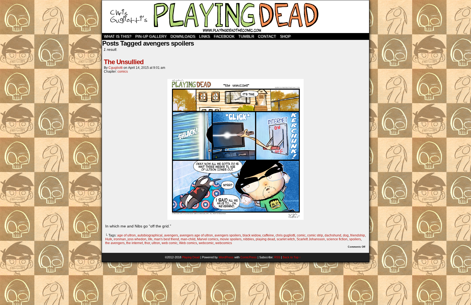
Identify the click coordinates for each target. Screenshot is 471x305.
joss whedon (137, 239)
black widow (252, 235)
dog (346, 235)
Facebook (224, 36)
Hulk (108, 239)
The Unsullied (124, 62)
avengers (171, 235)
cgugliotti (115, 68)
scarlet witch (286, 239)
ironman (120, 239)
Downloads (182, 36)
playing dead (265, 239)
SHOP (285, 36)
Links (204, 36)
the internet (134, 243)
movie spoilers (230, 239)
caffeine (268, 235)
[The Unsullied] (235, 218)
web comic (169, 243)
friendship (357, 235)
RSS (277, 257)
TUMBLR (246, 36)
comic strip (315, 235)
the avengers (115, 243)
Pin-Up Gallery (151, 36)
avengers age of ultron (196, 235)
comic (301, 235)
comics (122, 71)
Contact (267, 36)
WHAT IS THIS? (117, 36)
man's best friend (166, 239)
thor (147, 243)
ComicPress (248, 257)
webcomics (223, 243)
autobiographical (149, 235)
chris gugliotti (285, 235)
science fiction (337, 239)
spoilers (355, 239)
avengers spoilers (228, 235)
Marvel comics (207, 239)
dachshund (333, 235)
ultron (156, 243)
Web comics (188, 243)
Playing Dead (235, 16)
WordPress (226, 257)
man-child (188, 239)
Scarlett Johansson (311, 239)
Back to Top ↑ (292, 257)
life (150, 239)
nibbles (248, 239)
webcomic (206, 243)
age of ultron (126, 235)
